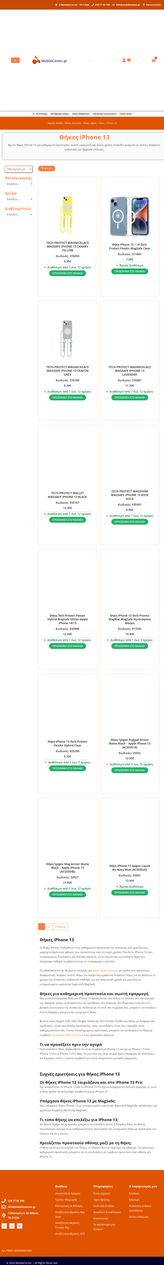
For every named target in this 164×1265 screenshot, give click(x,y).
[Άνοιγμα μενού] (15, 60)
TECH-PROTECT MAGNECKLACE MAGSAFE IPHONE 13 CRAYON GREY (67, 370)
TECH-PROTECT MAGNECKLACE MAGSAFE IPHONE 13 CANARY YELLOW (67, 246)
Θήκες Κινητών (73, 123)
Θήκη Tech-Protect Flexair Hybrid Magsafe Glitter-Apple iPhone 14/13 (67, 619)
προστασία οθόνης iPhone (67, 1035)
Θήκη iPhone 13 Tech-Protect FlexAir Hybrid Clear (67, 743)
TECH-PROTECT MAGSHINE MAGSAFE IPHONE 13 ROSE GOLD (129, 495)
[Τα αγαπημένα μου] (129, 60)
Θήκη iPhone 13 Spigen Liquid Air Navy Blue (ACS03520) (129, 867)
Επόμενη (60, 926)
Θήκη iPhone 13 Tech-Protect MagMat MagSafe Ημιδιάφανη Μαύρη (130, 619)
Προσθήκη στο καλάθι (67, 273)
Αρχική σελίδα (55, 123)
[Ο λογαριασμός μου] (124, 60)
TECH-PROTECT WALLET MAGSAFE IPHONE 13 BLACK (67, 495)
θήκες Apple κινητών (105, 970)
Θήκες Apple (90, 123)
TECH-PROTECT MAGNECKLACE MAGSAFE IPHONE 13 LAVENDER (129, 370)
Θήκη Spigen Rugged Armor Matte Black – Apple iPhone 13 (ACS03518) (129, 743)
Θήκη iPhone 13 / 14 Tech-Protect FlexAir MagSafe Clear (129, 246)
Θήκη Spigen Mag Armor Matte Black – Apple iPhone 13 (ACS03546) (67, 867)
